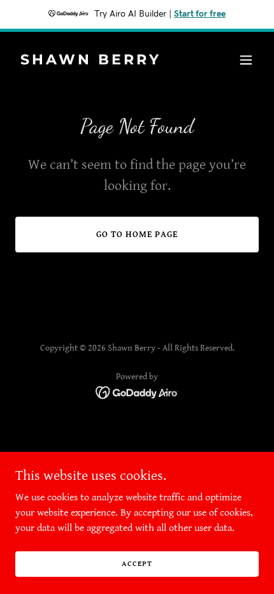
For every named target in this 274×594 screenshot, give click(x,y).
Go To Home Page (137, 234)
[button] (246, 60)
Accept (137, 564)
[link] (100, 61)
